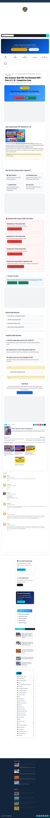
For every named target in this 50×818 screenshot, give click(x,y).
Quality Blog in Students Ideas (12, 497)
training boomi (23, 528)
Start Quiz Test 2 (23, 282)
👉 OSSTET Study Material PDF (13, 319)
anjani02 (9, 503)
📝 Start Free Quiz (34, 49)
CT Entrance (20, 686)
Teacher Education (22, 731)
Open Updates (21, 601)
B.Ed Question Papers (22, 680)
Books (9, 73)
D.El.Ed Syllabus (21, 694)
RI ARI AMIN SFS (21, 729)
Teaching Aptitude (21, 733)
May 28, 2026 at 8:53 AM (11, 504)
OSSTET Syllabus (21, 721)
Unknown (9, 484)
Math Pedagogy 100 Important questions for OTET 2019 (19, 453)
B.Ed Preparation (21, 678)
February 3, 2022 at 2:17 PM (12, 485)
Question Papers (23, 622)
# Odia (13, 424)
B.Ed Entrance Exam (22, 676)
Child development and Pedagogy (24, 684)
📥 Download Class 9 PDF (14, 241)
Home (6, 73)
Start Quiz (20, 584)
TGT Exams (20, 735)
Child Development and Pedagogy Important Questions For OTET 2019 (29, 453)
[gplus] (43, 816)
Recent (19, 629)
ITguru (8, 523)
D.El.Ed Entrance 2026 (22, 690)
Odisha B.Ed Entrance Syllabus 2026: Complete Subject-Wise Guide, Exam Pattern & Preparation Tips (27, 643)
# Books (9, 424)
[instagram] (46, 816)
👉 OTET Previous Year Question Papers (15, 316)
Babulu (8, 475)
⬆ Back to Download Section (24, 392)
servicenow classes (17, 507)
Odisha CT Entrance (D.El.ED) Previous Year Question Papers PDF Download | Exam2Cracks (27, 798)
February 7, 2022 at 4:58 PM (12, 494)
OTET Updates (22, 620)
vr (7, 513)
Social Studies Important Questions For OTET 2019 (19, 464)
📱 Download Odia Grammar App (19, 49)
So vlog (8, 492)
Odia (13, 73)
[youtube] (37, 816)
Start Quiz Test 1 (12, 282)
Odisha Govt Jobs (23, 616)
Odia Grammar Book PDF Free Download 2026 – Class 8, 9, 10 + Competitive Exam (9, 454)
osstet (19, 719)
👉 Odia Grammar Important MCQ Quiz (15, 327)
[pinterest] (48, 816)
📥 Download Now (19, 98)
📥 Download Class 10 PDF (14, 253)
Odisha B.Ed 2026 (21, 698)
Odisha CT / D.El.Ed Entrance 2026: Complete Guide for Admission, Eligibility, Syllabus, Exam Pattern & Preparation (27, 635)
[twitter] (41, 816)
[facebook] (39, 816)
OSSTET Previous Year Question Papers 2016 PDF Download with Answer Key (27, 658)
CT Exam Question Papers (23, 688)
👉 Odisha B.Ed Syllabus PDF (13, 323)
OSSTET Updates (23, 618)
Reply (8, 480)
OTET (16, 73)
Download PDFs (21, 569)
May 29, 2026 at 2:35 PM (11, 514)
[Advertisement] (25, 24)
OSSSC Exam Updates (24, 614)
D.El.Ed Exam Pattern (22, 692)
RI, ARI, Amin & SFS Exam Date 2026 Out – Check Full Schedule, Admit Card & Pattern (27, 651)
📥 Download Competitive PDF (15, 266)
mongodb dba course (34, 518)
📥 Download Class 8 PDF (14, 228)
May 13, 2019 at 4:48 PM (11, 477)
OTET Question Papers (22, 725)
